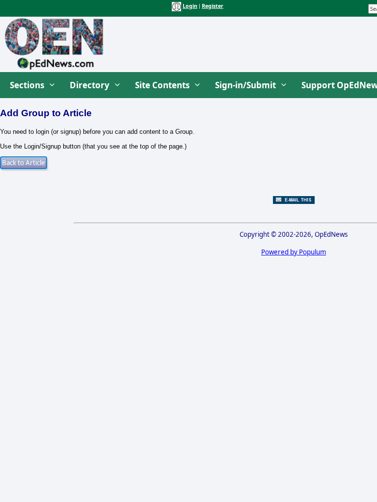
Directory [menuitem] (89, 85)
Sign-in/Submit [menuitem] (245, 85)
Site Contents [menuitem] (162, 85)
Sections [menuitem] (27, 85)
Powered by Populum (293, 252)
